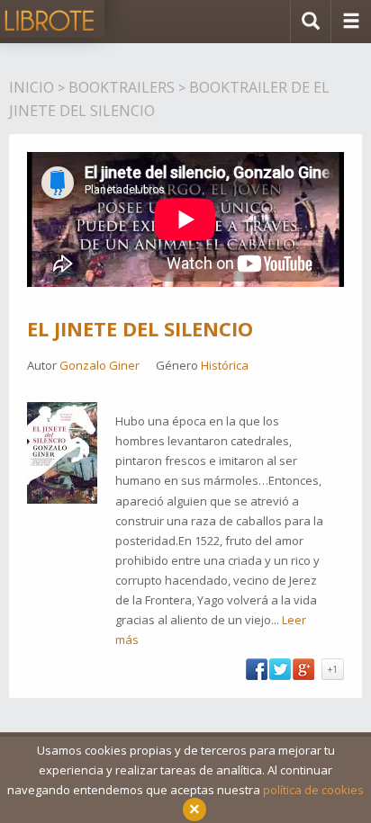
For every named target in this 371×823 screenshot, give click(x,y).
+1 (333, 669)
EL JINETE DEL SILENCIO (140, 328)
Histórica (225, 365)
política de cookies (313, 790)
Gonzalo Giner (99, 365)
